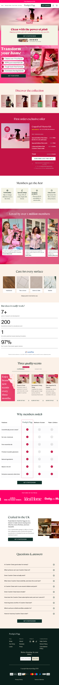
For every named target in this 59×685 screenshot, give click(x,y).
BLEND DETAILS (21, 400)
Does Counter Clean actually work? (14, 575)
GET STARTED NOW (29, 36)
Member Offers (8, 5)
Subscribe (35, 658)
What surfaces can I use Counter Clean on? (17, 570)
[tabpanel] (35, 238)
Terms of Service (39, 679)
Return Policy (43, 644)
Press (21, 646)
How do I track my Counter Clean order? (16, 613)
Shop (2, 5)
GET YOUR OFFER (13, 75)
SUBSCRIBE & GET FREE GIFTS (43, 158)
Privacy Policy (19, 679)
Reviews (21, 644)
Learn (11, 646)
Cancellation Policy (43, 647)
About (21, 641)
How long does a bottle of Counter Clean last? (18, 602)
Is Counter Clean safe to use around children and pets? (20, 586)
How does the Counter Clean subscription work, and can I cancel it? (24, 597)
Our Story (20, 5)
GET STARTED (46, 5)
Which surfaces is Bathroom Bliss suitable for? (18, 608)
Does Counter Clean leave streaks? (14, 592)
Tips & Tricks (14, 5)
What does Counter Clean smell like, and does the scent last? (22, 581)
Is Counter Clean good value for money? (16, 564)
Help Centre (43, 641)
